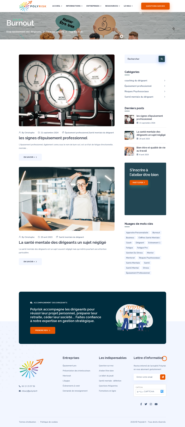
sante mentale (133, 263)
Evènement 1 (154, 242)
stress (146, 268)
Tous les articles (55, 31)
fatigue (129, 247)
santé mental (132, 268)
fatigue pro (142, 247)
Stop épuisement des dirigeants (24, 31)
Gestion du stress (134, 253)
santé (147, 263)
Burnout (156, 232)
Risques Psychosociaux (137, 91)
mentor (150, 253)
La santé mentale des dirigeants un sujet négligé (62, 242)
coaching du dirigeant (136, 80)
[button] (162, 392)
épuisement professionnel (138, 273)
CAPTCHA (139, 387)
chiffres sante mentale (149, 237)
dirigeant (140, 242)
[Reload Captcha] (162, 391)
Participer (138, 182)
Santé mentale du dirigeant (101, 132)
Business (130, 237)
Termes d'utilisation (27, 422)
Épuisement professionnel (76, 132)
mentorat (130, 258)
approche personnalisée (137, 232)
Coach (129, 242)
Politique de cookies (49, 422)
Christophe (29, 132)
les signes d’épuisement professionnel (53, 138)
